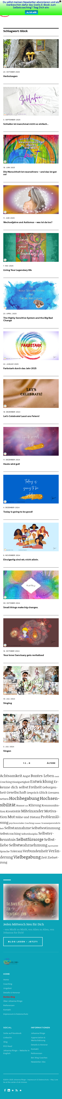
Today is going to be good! (18, 511)
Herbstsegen (10, 76)
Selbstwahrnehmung (28, 845)
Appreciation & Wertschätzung (38, 1039)
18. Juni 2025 (9, 167)
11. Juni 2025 (9, 218)
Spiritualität (53, 846)
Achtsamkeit (11, 775)
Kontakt (7, 1009)
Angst (26, 776)
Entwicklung (41, 781)
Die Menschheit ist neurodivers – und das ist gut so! (30, 173)
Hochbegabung (24, 798)
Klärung (35, 805)
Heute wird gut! (11, 464)
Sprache (5, 851)
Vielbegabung (27, 857)
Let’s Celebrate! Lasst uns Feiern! (21, 416)
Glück (43, 792)
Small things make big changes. (20, 607)
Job (26, 805)
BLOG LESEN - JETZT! (23, 941)
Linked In (7, 1037)
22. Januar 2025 (11, 364)
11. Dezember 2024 (11, 460)
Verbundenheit (35, 850)
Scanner (37, 823)
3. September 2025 (11, 120)
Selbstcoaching (10, 833)
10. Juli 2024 (9, 699)
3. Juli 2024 (8, 746)
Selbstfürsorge (29, 839)
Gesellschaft (16, 792)
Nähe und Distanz (27, 817)
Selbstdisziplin (29, 833)
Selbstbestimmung (45, 828)
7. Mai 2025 (8, 266)
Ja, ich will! (31, 12)
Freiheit (35, 786)
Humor (20, 805)
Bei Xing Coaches (39, 1057)
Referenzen (8, 1005)
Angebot (7, 988)
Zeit (44, 857)
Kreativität (13, 811)
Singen (7, 751)
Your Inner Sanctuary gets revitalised (23, 655)
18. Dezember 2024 (11, 412)
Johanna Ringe (38, 1033)
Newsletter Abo (38, 1061)
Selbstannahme (17, 827)
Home (6, 979)
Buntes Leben (42, 775)
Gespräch (33, 792)
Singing (7, 703)
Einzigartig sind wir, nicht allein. (21, 559)
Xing (5, 1041)
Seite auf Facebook (12, 1033)
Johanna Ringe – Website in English (16, 1052)
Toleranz (16, 851)
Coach (56, 776)
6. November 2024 (11, 555)
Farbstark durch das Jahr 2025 (19, 368)
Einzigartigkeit (21, 782)
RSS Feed (7, 1046)
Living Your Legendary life (17, 270)
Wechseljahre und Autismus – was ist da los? (27, 222)
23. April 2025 (10, 313)
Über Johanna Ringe (12, 1001)
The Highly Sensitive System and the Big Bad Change (28, 319)
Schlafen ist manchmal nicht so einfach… (26, 124)
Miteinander (32, 811)
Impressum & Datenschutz (15, 1014)
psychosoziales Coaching (21, 823)
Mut (11, 816)
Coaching (6, 782)
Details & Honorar (11, 992)
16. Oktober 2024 (11, 651)
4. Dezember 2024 (11, 507)
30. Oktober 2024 (11, 603)
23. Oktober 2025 (11, 72)
